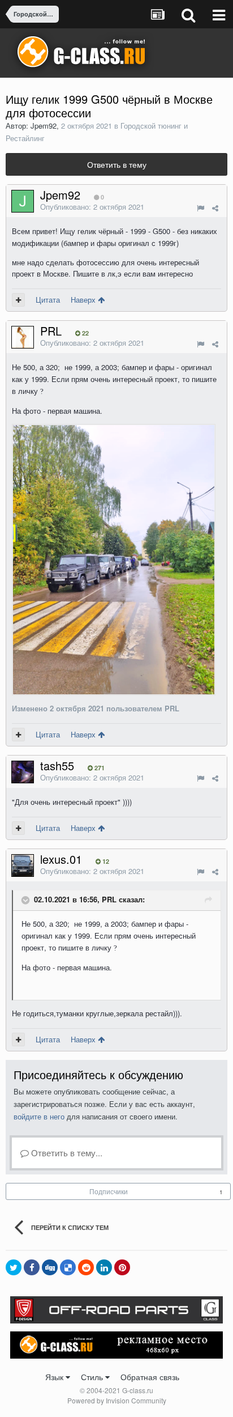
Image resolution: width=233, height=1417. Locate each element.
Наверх (84, 299)
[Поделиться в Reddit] (86, 1267)
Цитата (48, 299)
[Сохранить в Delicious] (68, 1267)
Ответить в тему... (65, 1153)
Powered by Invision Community (116, 1400)
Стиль (93, 1376)
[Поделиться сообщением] (215, 207)
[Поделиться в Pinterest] (122, 1267)
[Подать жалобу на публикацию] (200, 207)
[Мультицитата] (18, 300)
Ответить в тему (116, 164)
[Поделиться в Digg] (50, 1267)
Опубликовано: (92, 206)
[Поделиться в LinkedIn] (104, 1267)
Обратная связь (149, 1376)
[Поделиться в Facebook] (32, 1267)
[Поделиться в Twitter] (13, 1267)
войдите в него (39, 1116)
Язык (55, 1376)
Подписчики (108, 1191)
